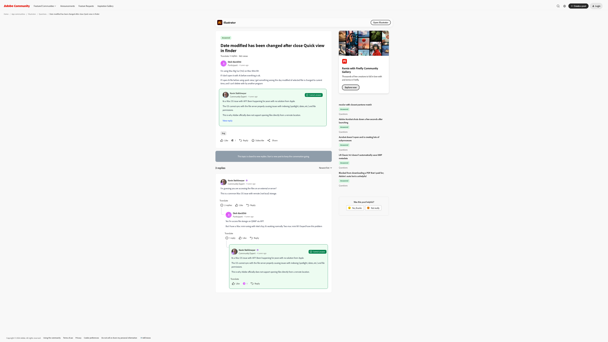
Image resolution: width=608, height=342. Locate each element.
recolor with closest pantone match (355, 104)
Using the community (52, 338)
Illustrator (32, 14)
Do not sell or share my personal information (119, 338)
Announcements (67, 6)
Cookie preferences (91, 338)
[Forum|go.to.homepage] (17, 6)
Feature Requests (86, 6)
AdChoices (146, 338)
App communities (18, 14)
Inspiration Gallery (105, 6)
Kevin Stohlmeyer (238, 93)
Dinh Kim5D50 (234, 61)
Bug (223, 133)
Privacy (78, 338)
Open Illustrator (380, 22)
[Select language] (564, 6)
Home (6, 14)
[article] (273, 193)
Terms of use (68, 338)
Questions (43, 14)
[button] (578, 6)
